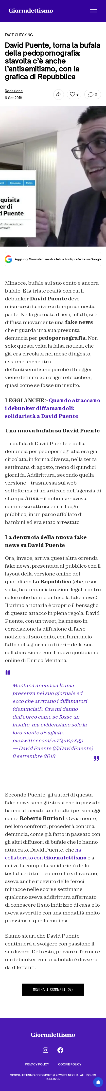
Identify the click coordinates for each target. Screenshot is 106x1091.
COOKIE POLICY (69, 1064)
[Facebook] (60, 1050)
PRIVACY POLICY (37, 1064)
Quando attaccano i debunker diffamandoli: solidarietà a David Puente (52, 408)
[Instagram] (46, 1050)
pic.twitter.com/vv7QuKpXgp (47, 740)
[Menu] (93, 11)
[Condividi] (58, 94)
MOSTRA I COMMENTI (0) (53, 989)
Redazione (14, 91)
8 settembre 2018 (33, 756)
